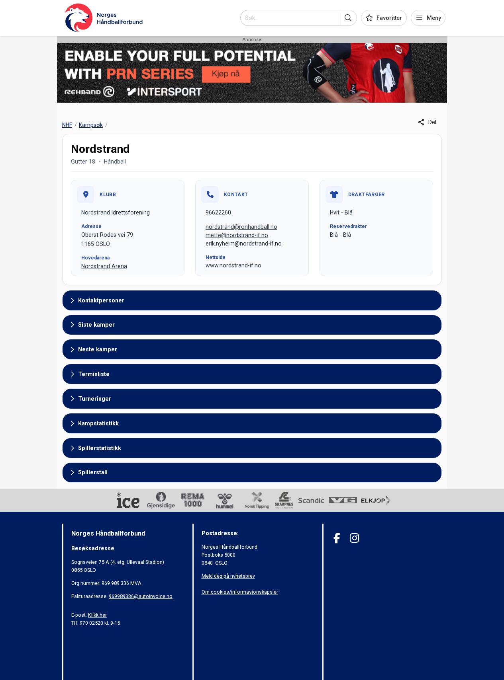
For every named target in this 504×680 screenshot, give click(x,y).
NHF (67, 125)
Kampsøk (91, 125)
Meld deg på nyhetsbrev (228, 576)
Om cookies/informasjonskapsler (240, 592)
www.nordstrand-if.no (233, 265)
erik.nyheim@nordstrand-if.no (244, 243)
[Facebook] (336, 538)
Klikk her (97, 615)
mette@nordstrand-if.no (237, 235)
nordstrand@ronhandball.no (241, 227)
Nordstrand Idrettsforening (115, 212)
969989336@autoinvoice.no (141, 596)
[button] (348, 18)
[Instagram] (354, 538)
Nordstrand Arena (104, 266)
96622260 (218, 212)
